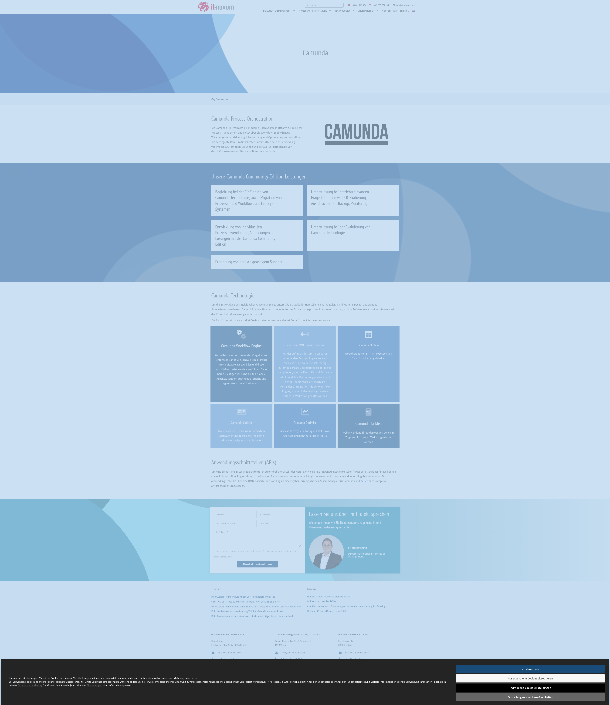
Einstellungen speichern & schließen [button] (530, 697)
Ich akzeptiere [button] (530, 669)
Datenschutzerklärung (30, 685)
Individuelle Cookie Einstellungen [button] (530, 688)
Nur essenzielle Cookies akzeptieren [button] (530, 678)
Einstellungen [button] (94, 685)
